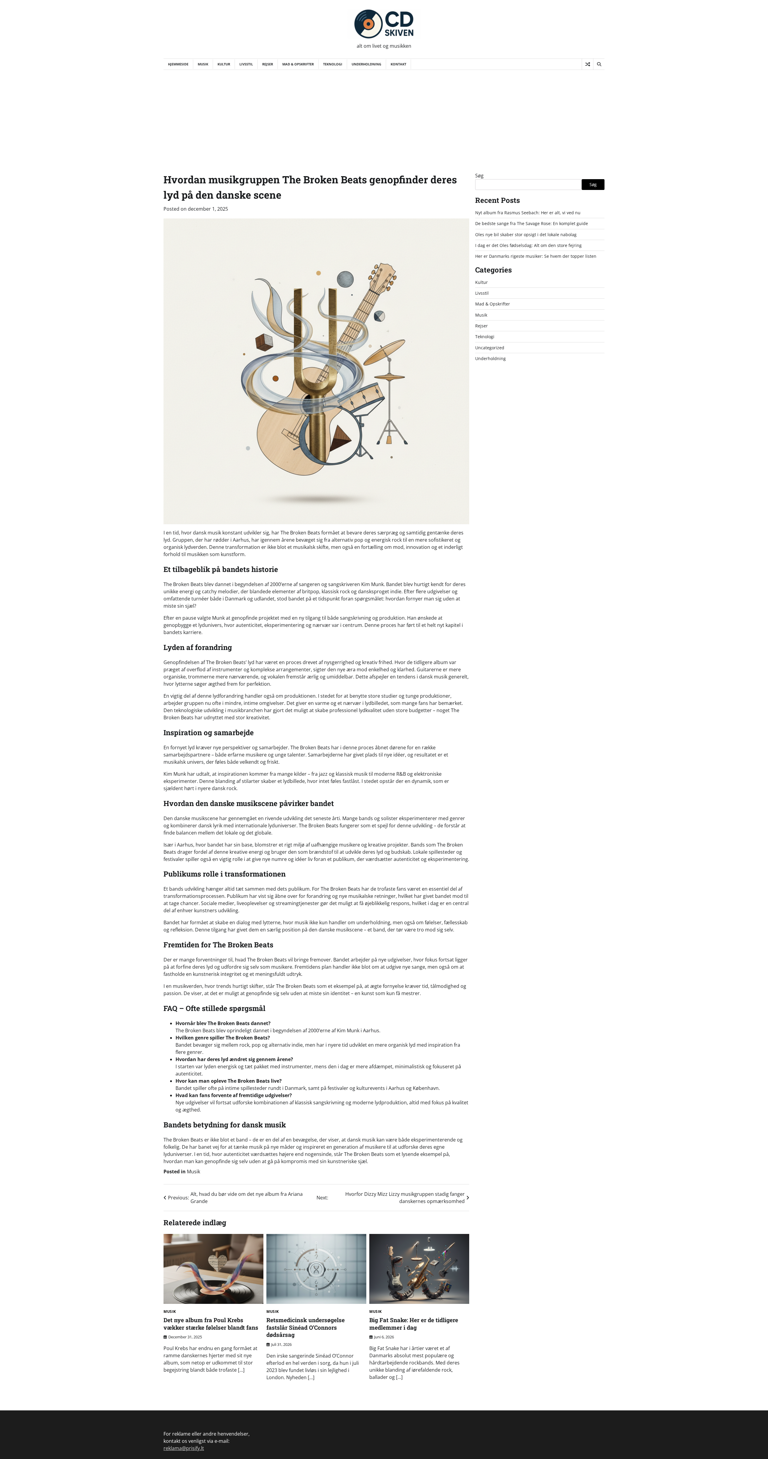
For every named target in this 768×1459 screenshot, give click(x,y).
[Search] (598, 64)
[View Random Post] (587, 64)
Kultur (224, 64)
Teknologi (332, 64)
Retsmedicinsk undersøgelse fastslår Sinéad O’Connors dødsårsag (305, 1327)
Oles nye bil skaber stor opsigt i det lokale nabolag (526, 234)
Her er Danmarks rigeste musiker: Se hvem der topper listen (535, 256)
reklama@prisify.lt (184, 1448)
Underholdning (366, 64)
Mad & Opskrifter (298, 64)
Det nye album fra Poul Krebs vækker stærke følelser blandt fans (211, 1323)
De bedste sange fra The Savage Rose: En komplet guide (531, 223)
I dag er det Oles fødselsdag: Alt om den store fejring (528, 245)
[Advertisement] (384, 115)
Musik (203, 64)
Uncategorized (489, 347)
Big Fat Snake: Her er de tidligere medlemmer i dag (413, 1323)
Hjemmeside (178, 64)
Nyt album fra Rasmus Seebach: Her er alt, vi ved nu (527, 212)
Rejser (267, 64)
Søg (479, 175)
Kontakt (398, 64)
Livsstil (246, 64)
